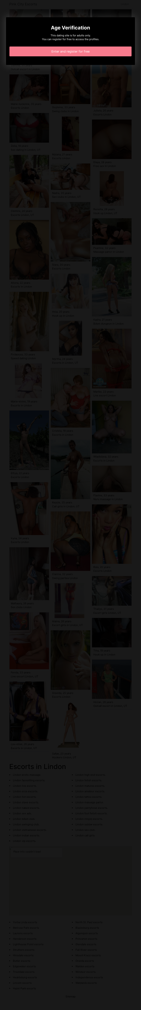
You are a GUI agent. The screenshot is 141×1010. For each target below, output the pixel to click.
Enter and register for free (70, 51)
